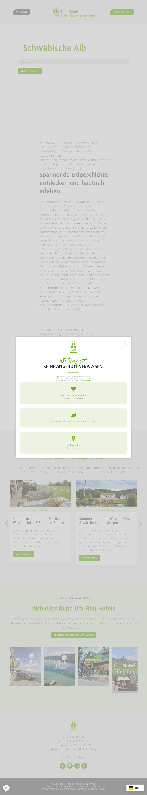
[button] (6, 788)
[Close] (125, 343)
